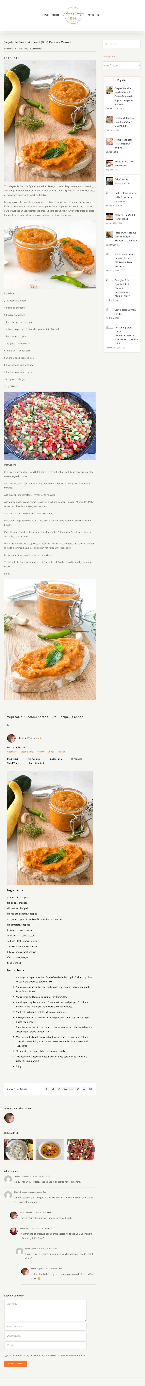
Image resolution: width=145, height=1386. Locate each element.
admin (10, 49)
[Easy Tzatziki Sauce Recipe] (18, 1149)
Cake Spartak (121, 179)
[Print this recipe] (8, 726)
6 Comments (35, 49)
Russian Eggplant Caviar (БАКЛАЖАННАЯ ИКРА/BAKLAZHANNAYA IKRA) (126, 336)
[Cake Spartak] (109, 180)
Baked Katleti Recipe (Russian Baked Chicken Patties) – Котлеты (125, 260)
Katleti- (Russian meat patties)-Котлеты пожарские (126, 197)
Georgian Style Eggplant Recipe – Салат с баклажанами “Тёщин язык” (124, 288)
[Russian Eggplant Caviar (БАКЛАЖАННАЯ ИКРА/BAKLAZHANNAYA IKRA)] (109, 328)
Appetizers (12, 752)
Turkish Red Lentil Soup (50, 1145)
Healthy (40, 752)
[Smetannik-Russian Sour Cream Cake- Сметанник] (109, 118)
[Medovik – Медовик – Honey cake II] (109, 215)
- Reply (47, 1176)
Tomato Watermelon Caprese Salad (81, 1145)
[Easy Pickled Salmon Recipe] (109, 310)
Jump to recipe (11, 58)
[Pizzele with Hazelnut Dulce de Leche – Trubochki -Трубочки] (109, 233)
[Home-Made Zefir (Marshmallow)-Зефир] (109, 140)
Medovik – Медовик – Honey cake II (126, 217)
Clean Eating (27, 752)
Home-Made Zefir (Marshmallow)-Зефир (123, 144)
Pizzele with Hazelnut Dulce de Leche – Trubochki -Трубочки (126, 237)
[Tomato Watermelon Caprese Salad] (81, 1149)
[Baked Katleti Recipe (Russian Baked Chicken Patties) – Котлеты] (109, 255)
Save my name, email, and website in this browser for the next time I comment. (46, 1356)
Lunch (51, 752)
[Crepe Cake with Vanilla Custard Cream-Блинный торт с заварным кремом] (109, 89)
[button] (98, 15)
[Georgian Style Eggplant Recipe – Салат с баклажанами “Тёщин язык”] (109, 280)
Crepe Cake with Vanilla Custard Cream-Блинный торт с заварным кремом (124, 96)
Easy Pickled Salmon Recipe (125, 312)
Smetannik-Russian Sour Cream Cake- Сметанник (124, 122)
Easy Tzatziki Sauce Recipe (18, 1145)
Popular (121, 80)
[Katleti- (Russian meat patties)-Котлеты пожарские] (109, 193)
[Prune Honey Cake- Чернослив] (109, 162)
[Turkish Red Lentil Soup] (50, 1149)
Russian (61, 752)
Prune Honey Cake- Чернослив (124, 164)
